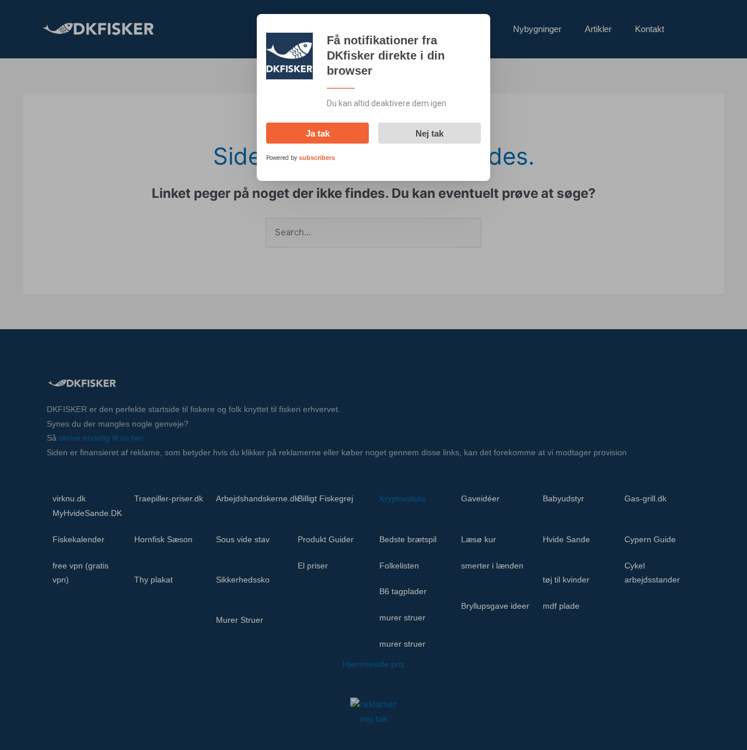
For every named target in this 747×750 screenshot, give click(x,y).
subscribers (317, 157)
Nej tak (430, 133)
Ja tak (318, 133)
